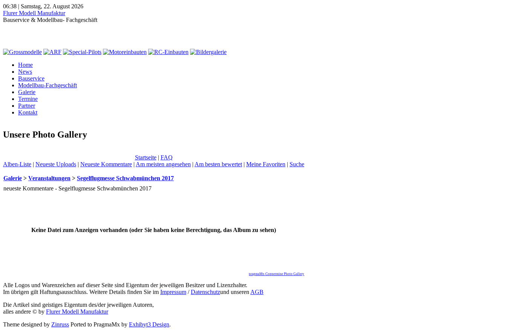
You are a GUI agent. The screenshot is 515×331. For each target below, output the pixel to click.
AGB (257, 292)
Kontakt (27, 112)
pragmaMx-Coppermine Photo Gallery (276, 274)
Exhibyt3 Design (149, 324)
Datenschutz (205, 292)
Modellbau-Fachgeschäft (47, 85)
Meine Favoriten (265, 164)
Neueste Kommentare (106, 164)
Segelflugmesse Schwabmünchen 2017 (125, 178)
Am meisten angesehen (163, 164)
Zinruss (60, 324)
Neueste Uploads (55, 164)
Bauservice (31, 78)
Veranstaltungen (49, 178)
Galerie (26, 92)
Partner (26, 105)
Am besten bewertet (218, 164)
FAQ (167, 157)
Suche (297, 164)
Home (25, 65)
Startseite (145, 157)
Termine (28, 99)
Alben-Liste (17, 164)
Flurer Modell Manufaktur (34, 13)
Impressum (173, 292)
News (25, 71)
